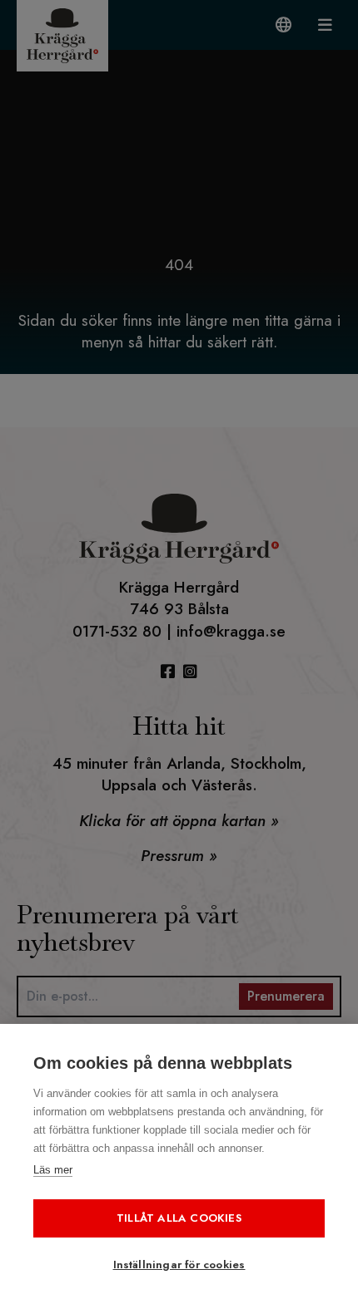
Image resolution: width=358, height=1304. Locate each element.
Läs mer (52, 1170)
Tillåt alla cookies (179, 1218)
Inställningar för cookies (179, 1264)
